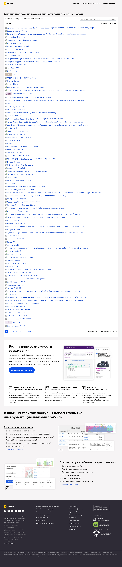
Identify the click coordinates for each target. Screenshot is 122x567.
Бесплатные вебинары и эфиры (47, 506)
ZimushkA (19, 153)
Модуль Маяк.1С (56, 554)
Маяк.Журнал (40, 520)
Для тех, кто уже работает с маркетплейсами (88, 462)
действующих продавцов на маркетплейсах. (47, 552)
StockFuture (23, 282)
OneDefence (23, 131)
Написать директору (75, 515)
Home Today (22, 223)
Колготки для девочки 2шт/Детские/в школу (62, 214)
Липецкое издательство (37, 171)
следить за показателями (105, 552)
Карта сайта (73, 506)
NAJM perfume (25, 180)
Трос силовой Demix (32, 202)
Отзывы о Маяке (74, 523)
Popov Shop (22, 37)
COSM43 (17, 251)
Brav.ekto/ (19, 49)
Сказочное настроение (22, 94)
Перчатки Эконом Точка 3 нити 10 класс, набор (64, 300)
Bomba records (25, 319)
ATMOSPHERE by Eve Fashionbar (46, 159)
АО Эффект (21, 199)
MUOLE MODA (25, 156)
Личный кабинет (109, 3)
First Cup (18, 68)
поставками (84, 552)
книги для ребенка (31, 303)
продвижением (92, 552)
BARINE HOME (25, 273)
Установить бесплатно (21, 370)
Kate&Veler (20, 110)
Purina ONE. (22, 134)
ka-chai (16, 236)
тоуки (14, 177)
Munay (16, 84)
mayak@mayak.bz (9, 543)
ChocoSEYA (21, 55)
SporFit (16, 220)
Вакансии (72, 529)
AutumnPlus (23, 211)
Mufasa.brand (23, 46)
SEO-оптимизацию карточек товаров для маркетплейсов (45, 556)
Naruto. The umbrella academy (44, 113)
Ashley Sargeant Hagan (35, 87)
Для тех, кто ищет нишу (18, 427)
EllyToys (17, 71)
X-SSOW (17, 254)
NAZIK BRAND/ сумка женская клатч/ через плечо (67, 297)
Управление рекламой (43, 512)
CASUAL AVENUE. (28, 174)
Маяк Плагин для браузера (45, 509)
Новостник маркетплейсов (45, 523)
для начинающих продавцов (23, 552)
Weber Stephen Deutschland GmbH (50, 119)
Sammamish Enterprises (35, 279)
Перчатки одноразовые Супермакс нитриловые (66, 100)
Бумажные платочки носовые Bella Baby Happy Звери (72, 28)
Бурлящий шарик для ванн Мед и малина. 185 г (65, 233)
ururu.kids (20, 239)
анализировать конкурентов (12, 554)
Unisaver (17, 116)
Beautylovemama (28, 31)
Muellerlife (20, 306)
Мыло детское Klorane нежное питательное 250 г (66, 226)
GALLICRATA (22, 316)
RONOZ (17, 140)
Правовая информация (76, 509)
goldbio (17, 245)
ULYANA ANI (22, 65)
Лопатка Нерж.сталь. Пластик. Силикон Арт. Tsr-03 (68, 90)
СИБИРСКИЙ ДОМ (30, 276)
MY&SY (15, 143)
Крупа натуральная (31, 146)
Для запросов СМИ (75, 526)
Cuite (14, 294)
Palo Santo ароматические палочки (50, 208)
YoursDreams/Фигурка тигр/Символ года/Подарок (68, 125)
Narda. (15, 128)
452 (12, 103)
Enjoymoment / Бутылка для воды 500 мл (57, 58)
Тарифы (75, 3)
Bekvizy (17, 260)
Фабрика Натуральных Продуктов (48, 62)
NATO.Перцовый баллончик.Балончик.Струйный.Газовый (77, 193)
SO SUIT (16, 74)
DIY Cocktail (21, 263)
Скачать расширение (91, 3)
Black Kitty (20, 106)
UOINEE (17, 288)
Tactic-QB (19, 149)
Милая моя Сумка (29, 189)
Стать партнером (74, 520)
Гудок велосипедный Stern (41, 97)
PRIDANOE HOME (29, 78)
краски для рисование (35, 285)
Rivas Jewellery (25, 137)
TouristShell (21, 43)
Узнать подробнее (14, 449)
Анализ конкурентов (43, 515)
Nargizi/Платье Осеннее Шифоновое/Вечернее (64, 122)
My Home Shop (19, 322)
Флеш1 (16, 242)
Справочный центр (75, 512)
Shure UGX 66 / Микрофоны (41, 269)
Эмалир (17, 81)
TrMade (17, 162)
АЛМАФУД (21, 168)
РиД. (14, 183)
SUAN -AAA (20, 313)
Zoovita (16, 266)
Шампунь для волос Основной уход (51, 196)
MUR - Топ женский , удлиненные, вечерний (62, 291)
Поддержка (72, 517)
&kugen (17, 229)
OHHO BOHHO (26, 310)
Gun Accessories (26, 326)
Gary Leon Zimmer (29, 205)
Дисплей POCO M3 (31, 52)
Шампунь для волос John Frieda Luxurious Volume (68, 248)
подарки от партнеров (78, 556)
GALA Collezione (26, 165)
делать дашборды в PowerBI (69, 554)
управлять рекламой (75, 552)
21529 (28, 332)
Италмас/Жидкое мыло (36, 186)
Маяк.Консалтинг (42, 517)
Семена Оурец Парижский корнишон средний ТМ (69, 34)
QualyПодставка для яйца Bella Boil (51, 217)
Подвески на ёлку (29, 40)
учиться (80, 554)
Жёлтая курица (26, 257)
